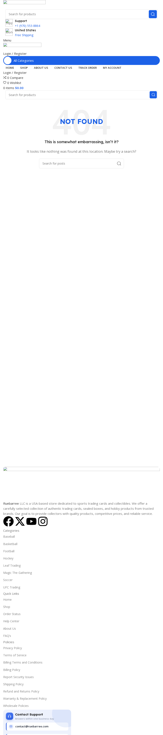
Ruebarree (11, 503)
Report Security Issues (18, 677)
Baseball (9, 536)
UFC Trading (11, 587)
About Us (9, 628)
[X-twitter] (20, 521)
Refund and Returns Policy (21, 691)
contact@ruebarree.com (31, 726)
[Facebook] (8, 521)
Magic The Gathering (17, 573)
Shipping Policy (13, 684)
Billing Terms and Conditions (22, 662)
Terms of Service (15, 655)
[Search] (153, 14)
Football (8, 551)
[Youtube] (31, 521)
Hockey (8, 558)
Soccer (8, 580)
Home (7, 600)
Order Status (12, 614)
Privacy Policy (12, 648)
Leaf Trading (12, 565)
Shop (6, 607)
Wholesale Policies (16, 706)
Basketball (10, 544)
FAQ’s (7, 636)
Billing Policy (11, 670)
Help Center (11, 621)
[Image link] (81, 483)
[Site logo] (24, 4)
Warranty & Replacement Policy (25, 699)
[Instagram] (43, 521)
